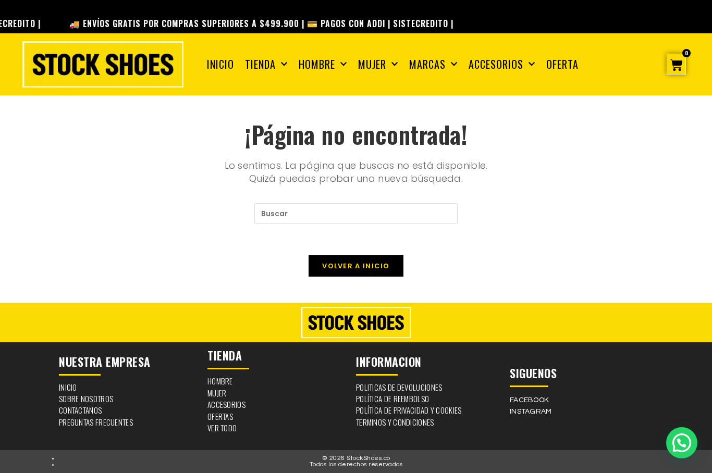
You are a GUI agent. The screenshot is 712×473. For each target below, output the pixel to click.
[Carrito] (676, 64)
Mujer (372, 64)
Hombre (317, 64)
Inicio (220, 64)
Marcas (427, 64)
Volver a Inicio (356, 266)
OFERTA (562, 64)
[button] (681, 442)
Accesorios (496, 64)
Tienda (260, 64)
